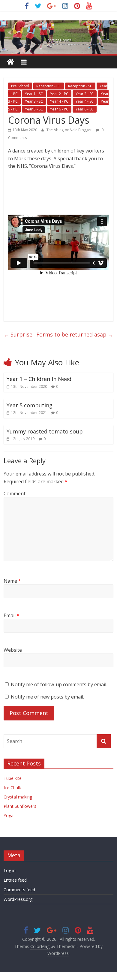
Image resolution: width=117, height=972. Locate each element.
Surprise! (19, 334)
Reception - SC (80, 86)
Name (12, 581)
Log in (10, 870)
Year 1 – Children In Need (39, 378)
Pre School (20, 86)
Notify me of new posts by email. (47, 696)
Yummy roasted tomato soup (45, 431)
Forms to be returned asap (74, 334)
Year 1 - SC (34, 93)
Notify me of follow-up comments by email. (59, 684)
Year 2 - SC (85, 93)
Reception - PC (48, 86)
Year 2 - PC (59, 93)
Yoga (9, 815)
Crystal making (18, 797)
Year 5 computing (29, 405)
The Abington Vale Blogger (69, 129)
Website (13, 650)
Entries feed (15, 880)
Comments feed (19, 889)
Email (12, 615)
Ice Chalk (12, 787)
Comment (15, 493)
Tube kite (13, 778)
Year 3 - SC (34, 101)
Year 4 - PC (59, 101)
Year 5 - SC (34, 109)
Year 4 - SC (85, 101)
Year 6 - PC (59, 109)
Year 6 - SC (85, 109)
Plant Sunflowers (20, 806)
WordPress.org (18, 899)
